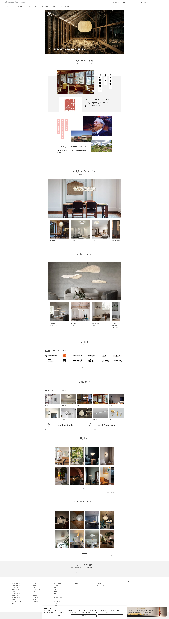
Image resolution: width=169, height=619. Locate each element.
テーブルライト (15, 589)
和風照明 (14, 599)
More (83, 160)
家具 (36, 6)
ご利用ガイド (124, 2)
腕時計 (55, 591)
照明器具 (28, 6)
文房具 (55, 603)
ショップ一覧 (116, 2)
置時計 (55, 589)
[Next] (120, 32)
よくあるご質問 (139, 2)
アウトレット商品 (65, 6)
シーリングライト (16, 585)
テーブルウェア (57, 595)
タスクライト (15, 595)
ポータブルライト (16, 597)
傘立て (34, 599)
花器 (55, 593)
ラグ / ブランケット (58, 599)
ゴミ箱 (55, 605)
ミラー (34, 593)
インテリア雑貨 (44, 6)
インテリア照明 (57, 583)
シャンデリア (15, 591)
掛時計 (55, 587)
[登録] (94, 572)
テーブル (35, 587)
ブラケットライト (16, 593)
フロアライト (15, 587)
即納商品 (55, 6)
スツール (35, 583)
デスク (34, 591)
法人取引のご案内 (148, 2)
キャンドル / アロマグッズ (60, 601)
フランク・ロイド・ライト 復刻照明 (14, 6)
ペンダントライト (16, 583)
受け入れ (84, 615)
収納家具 (35, 595)
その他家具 (35, 601)
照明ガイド (131, 2)
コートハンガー (36, 597)
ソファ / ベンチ (36, 589)
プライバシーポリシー (103, 612)
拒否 (111, 615)
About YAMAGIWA (100, 585)
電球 (13, 603)
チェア (34, 585)
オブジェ (56, 585)
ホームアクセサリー (58, 597)
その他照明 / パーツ (16, 601)
